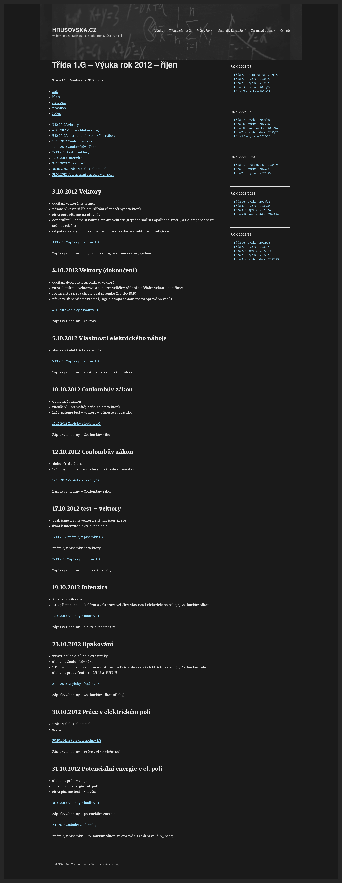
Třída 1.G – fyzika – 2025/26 (252, 124)
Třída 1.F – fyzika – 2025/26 (252, 120)
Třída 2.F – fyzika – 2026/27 (252, 83)
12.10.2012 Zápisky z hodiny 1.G (76, 480)
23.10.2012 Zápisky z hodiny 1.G (76, 684)
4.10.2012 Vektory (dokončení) (75, 130)
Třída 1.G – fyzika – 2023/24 (252, 201)
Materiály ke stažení (231, 30)
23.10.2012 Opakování (68, 163)
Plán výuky (204, 30)
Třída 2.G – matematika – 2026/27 (256, 75)
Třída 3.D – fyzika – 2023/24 (252, 210)
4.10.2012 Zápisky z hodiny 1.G (75, 310)
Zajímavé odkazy (263, 30)
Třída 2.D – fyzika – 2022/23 (252, 251)
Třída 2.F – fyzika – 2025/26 (252, 136)
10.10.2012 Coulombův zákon (74, 141)
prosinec (59, 108)
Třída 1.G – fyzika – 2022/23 (252, 242)
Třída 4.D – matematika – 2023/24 (256, 214)
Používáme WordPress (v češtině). (98, 864)
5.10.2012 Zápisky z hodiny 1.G (75, 361)
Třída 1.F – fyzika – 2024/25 (252, 169)
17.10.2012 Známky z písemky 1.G (77, 537)
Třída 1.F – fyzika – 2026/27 (252, 91)
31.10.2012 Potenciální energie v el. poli (83, 174)
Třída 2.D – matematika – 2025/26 (256, 132)
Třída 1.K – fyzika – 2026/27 (252, 87)
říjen (56, 97)
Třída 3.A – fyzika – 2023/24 (252, 206)
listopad (59, 102)
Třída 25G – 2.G (180, 30)
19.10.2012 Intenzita (67, 158)
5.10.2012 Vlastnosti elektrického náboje (84, 136)
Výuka (158, 30)
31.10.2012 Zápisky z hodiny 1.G (76, 803)
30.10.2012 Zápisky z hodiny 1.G (76, 740)
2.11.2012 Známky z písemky (74, 825)
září (55, 91)
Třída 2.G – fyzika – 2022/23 (252, 255)
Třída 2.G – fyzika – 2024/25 (252, 173)
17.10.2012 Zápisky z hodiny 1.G (76, 559)
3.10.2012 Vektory (65, 125)
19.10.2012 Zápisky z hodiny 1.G (76, 616)
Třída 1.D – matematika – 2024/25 (256, 165)
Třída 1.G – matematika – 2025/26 (256, 128)
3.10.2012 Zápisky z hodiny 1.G (75, 242)
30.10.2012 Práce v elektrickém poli (80, 169)
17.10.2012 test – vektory (70, 152)
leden (56, 113)
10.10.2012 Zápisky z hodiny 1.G (76, 423)
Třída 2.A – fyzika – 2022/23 (252, 247)
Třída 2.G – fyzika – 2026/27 (252, 79)
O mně (285, 30)
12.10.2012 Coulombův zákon (74, 147)
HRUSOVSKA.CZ (74, 30)
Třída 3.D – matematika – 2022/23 (256, 259)
